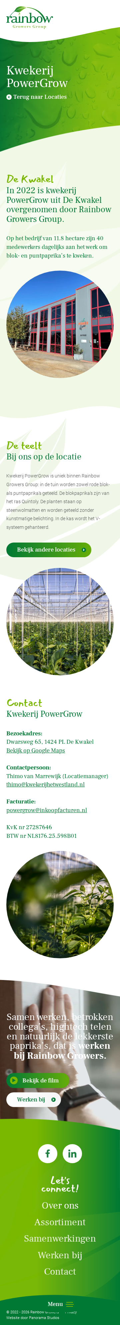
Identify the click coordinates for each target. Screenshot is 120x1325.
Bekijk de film (40, 1080)
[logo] (29, 17)
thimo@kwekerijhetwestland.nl (45, 784)
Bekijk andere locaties (46, 550)
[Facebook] (47, 1154)
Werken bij (31, 1099)
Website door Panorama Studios (32, 1318)
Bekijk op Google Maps (35, 750)
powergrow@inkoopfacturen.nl (46, 810)
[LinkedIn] (72, 1154)
